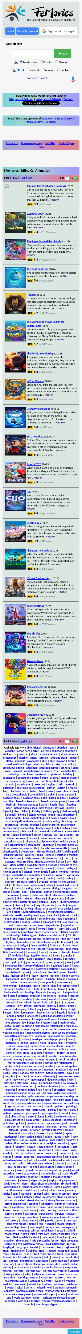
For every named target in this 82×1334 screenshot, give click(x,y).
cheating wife (10, 851)
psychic (69, 1133)
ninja (34, 1083)
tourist (34, 1247)
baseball (50, 794)
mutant (73, 1069)
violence (51, 1274)
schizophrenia (35, 1163)
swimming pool (50, 1217)
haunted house (57, 972)
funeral (46, 955)
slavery (67, 1187)
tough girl (8, 1247)
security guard (25, 1170)
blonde (22, 815)
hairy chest (13, 969)
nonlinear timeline (47, 1086)
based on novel (57, 798)
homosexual (63, 982)
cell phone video (48, 841)
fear (14, 939)
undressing (42, 1261)
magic (16, 1026)
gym (67, 965)
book (26, 818)
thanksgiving (12, 1234)
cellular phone (68, 841)
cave (19, 841)
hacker (75, 965)
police (50, 1116)
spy (9, 1197)
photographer (50, 1113)
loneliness (32, 1016)
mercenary (26, 1049)
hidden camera (70, 976)
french (66, 952)
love (72, 1019)
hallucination (68, 969)
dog (38, 905)
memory (22, 1046)
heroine (55, 976)
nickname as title (56, 1079)
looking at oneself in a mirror (57, 1016)
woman (59, 1287)
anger (8, 771)
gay (49, 959)
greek (68, 962)
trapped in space (67, 1251)
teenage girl (68, 1227)
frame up (31, 952)
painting (70, 1106)
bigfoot (7, 811)
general (58, 959)
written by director (29, 1301)
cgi (5, 845)
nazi (77, 1073)
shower (24, 1180)
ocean (70, 1090)
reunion (20, 1150)
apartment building (61, 774)
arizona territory (16, 781)
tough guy (22, 1247)
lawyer (41, 1012)
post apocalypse (50, 1123)
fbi (69, 935)
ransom (43, 1140)
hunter (72, 989)
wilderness (73, 1284)
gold (20, 962)
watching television (16, 1281)
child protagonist (13, 855)
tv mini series (20, 1257)
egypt (43, 915)
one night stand (62, 1100)
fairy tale (71, 929)
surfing (52, 1210)
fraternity (54, 952)
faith (5, 932)
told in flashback (55, 1244)
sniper (52, 1190)
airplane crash (59, 758)
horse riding (49, 986)
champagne (34, 845)
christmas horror (51, 858)
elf (75, 915)
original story (71, 1103)
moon (40, 1059)
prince (73, 1126)
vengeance (71, 1267)
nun (40, 1090)
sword (65, 1217)
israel (36, 1002)
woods (61, 1294)
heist (6, 976)
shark (65, 1173)
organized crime (53, 1103)
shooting (20, 1177)
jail (51, 1002)
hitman (61, 979)
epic (59, 918)
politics (20, 1123)
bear (62, 804)
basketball (73, 801)
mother (71, 1059)
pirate (22, 1116)
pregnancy (38, 1126)
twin (46, 1257)
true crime (71, 1254)
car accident (67, 835)
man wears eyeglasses (65, 1033)
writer (37, 1297)
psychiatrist (55, 1133)
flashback (55, 945)
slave (57, 1187)
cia (75, 858)
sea (10, 1167)
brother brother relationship (58, 825)
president (52, 1126)
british (24, 825)
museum (49, 1069)
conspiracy (73, 875)
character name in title (24, 848)
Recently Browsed (27, 31)
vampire (36, 1267)
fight (76, 939)
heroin (44, 976)
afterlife (23, 758)
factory (52, 929)
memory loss (37, 1046)
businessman (10, 831)
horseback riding (68, 986)
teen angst (36, 1227)
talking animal (28, 1220)
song (15, 1194)
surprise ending (13, 1214)
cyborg (49, 885)
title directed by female (45, 1240)
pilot (13, 1116)
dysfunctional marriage (61, 912)
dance (7, 888)
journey (51, 1006)
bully (56, 828)
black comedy (69, 811)
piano (74, 1113)
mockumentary (69, 1056)
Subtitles (50, 143)
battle (44, 804)
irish (19, 1002)
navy (69, 1073)
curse (25, 885)
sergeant (64, 1170)
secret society (64, 1167)
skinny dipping (12, 1187)
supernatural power (24, 1210)
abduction (48, 747)
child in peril (70, 851)
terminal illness (45, 1230)
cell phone (30, 841)
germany (70, 959)
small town (30, 1190)
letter (51, 1012)
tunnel (7, 1257)
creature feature (26, 882)
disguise (43, 902)
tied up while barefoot (26, 1237)
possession (33, 1123)
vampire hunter (53, 1267)
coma (54, 872)
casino (43, 838)
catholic (68, 838)
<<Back (10, 31)
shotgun (45, 1177)
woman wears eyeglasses (17, 1294)
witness (30, 1287)
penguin (19, 1113)
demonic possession (66, 892)
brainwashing (52, 821)
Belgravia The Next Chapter (57, 118)
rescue (31, 1147)
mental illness (55, 1046)
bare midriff (36, 794)
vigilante (74, 1271)
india (12, 996)
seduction (40, 1170)
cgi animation (17, 845)
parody (52, 1110)
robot (40, 1153)
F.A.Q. (41, 146)
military (63, 1049)
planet (40, 1116)
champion (48, 845)
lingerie (61, 1012)
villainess (39, 1274)
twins (55, 1257)
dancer (17, 888)
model (8, 1059)
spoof (76, 1194)
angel (76, 768)
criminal (43, 882)
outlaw (37, 1106)
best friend (45, 808)
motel (61, 1059)
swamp (20, 1217)
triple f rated (47, 1254)
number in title (26, 1090)
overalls (48, 1106)
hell (28, 976)
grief (76, 962)
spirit (47, 1194)
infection (23, 996)
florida (66, 945)
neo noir (22, 1076)
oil (38, 1093)
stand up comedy (44, 1197)
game (21, 959)
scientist (59, 1163)
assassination (24, 784)
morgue (50, 1059)
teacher (49, 1224)
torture (71, 1244)
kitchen (54, 1009)
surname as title (67, 1210)
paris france (39, 1110)
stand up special (66, 1197)
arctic (45, 778)
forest (41, 949)
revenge (32, 1150)
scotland (71, 1163)
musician (61, 1069)
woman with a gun (44, 1294)
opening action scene (29, 1103)
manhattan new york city (18, 1036)
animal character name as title (41, 771)
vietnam (19, 1271)
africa (34, 754)
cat (60, 838)
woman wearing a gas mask (61, 1291)
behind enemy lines (25, 808)
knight (73, 1009)
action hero (23, 751)
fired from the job (48, 942)
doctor (29, 905)
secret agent (47, 1167)
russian (18, 1157)
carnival (33, 838)
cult (6, 885)
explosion (68, 925)
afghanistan (21, 754)
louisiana (63, 1019)
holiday (72, 979)
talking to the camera (51, 1220)
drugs (17, 912)
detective (37, 895)
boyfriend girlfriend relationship (23, 821)
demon (48, 892)
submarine (47, 1204)
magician (27, 1026)
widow (48, 1284)
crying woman (67, 882)
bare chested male (16, 794)
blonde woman (37, 815)
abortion (62, 747)
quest (57, 1136)
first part (66, 942)
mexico (52, 1049)
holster (14, 982)
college (71, 868)
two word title (69, 1257)
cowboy (69, 878)
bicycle (70, 808)
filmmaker (23, 942)
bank (50, 791)
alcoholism (33, 761)
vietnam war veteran (55, 1271)
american (31, 768)
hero (35, 976)
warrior (71, 1277)
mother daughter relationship (25, 1063)
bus (75, 828)
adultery (8, 754)
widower (59, 1284)
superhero (18, 1207)
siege (34, 1180)
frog (26, 955)
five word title (39, 945)
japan (58, 1002)
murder (49, 1066)
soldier (6, 1194)
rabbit (66, 1136)
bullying (66, 828)
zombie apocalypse (46, 1304)
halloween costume (47, 969)
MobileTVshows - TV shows (41, 122)
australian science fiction (31, 788)
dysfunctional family (33, 912)
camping (26, 835)
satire (32, 1160)
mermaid (40, 1049)
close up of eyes (14, 868)
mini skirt (36, 1053)
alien (44, 761)
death (16, 892)
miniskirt (50, 1053)
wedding (8, 1284)
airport (73, 758)
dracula (61, 905)
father (55, 932)
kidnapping (19, 1009)
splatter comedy (61, 1194)
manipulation (55, 1036)
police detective (14, 1120)
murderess (19, 1069)
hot (30, 989)
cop (11, 878)
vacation (24, 1267)
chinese (49, 855)
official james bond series (20, 1093)
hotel (37, 989)
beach (53, 804)
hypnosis (41, 992)
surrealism (31, 1214)
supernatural (54, 1207)
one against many (41, 1100)
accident (10, 751)
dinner (29, 898)
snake (43, 1190)
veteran (7, 1271)
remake (62, 1143)
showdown (11, 1180)
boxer (54, 818)
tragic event (70, 1247)
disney (54, 902)
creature (10, 882)
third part (43, 1234)
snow (61, 1190)
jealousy (10, 1006)
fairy (60, 929)
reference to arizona (33, 1143)
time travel (22, 1240)
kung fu (7, 1012)
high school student (32, 979)
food (75, 945)
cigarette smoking (45, 861)
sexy (18, 1173)
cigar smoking (25, 861)
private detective (52, 1130)
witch (20, 1287)
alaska (9, 761)
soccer (70, 1190)
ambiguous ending (13, 768)
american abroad (48, 768)
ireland (11, 1002)
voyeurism (47, 1277)
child (58, 851)
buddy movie (43, 828)
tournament (48, 1247)
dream (7, 908)
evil (59, 922)
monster (29, 1059)
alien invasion (57, 761)
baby (6, 791)
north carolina (69, 1086)
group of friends (34, 965)
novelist (10, 1090)
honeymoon (10, 986)
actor (36, 751)
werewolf (20, 1284)
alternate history (43, 764)
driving (29, 908)
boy (72, 818)
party (73, 1110)
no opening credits (49, 1083)
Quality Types (66, 143)
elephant (54, 915)
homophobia (47, 982)
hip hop (50, 979)
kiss (46, 1009)
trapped (51, 1251)
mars (70, 1039)
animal (18, 771)
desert (25, 895)
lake (16, 1012)
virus (61, 1274)
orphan (11, 1106)
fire (34, 942)
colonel (28, 872)
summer (60, 1204)
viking (9, 1274)
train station (18, 1251)
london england (15, 1016)
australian (8, 788)
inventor (53, 999)
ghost (6, 962)
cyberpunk (37, 885)
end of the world (14, 918)
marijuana (12, 1039)
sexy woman (31, 1173)
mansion (71, 1036)
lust (55, 1022)
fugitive (35, 955)
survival (59, 1214)
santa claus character (14, 1160)
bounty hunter (39, 818)
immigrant (55, 992)
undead (13, 1261)
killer (31, 1009)
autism (61, 788)
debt (25, 892)
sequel (53, 1170)
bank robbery (63, 791)
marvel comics (29, 1043)
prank (26, 1126)
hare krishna (39, 972)
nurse (48, 1090)
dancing (28, 888)
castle (52, 838)
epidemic (70, 918)
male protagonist (31, 1029)
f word (41, 929)
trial (26, 1254)
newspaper (37, 1079)
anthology (14, 774)
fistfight (24, 945)
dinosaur (40, 898)
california (57, 831)
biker (17, 811)
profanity (27, 1133)
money (18, 1059)
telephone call (26, 1230)
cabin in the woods (39, 831)
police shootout (52, 1120)
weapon (70, 1281)
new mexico (65, 1076)
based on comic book (35, 798)
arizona (54, 778)
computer (34, 875)
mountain (26, 1066)
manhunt (40, 1036)
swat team (33, 1217)
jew (19, 1006)
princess (13, 1130)
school (48, 1163)
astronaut (39, 784)
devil (48, 895)
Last (30, 178)
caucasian (9, 841)
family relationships (22, 932)
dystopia (8, 915)
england (31, 918)
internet (74, 996)
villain (28, 1274)
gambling (10, 959)
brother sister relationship (18, 828)
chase (73, 848)
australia (70, 784)
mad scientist (67, 1022)
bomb (17, 818)
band (42, 791)
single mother (12, 1183)
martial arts (12, 1043)
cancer (37, 835)
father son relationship (52, 935)
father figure (29, 935)
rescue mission (45, 1147)
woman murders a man (29, 1291)
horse (36, 986)
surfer (42, 1210)
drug (38, 908)
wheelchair (35, 1284)
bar (75, 791)
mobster (53, 1056)
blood (51, 815)
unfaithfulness (59, 1261)
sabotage (29, 1157)
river (66, 1150)
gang (29, 959)
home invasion (28, 982)
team (24, 1227)
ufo (5, 1261)
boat (8, 818)
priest (63, 1126)
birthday (35, 811)
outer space (24, 1106)
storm (8, 1200)
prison (24, 1130)
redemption (12, 1143)
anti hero (27, 774)
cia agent (10, 861)
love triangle (12, 1022)
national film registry (32, 1073)
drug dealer (64, 908)
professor (41, 1133)
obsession (59, 1090)
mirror (61, 1053)
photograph (33, 1113)
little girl (72, 1012)
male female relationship (49, 1026)
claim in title (17, 865)
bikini (25, 811)
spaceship (26, 1194)
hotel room (49, 989)
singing (53, 1180)
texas (60, 1230)
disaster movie (28, 902)
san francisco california (49, 1157)
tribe (34, 1254)
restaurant (63, 1147)
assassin (9, 784)
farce (38, 932)
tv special (36, 1257)
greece (58, 962)
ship (10, 1177)
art (38, 781)
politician (8, 1123)
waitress (60, 1277)
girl (14, 962)
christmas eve (32, 858)
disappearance (56, 898)
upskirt (65, 1264)
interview (40, 999)
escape (36, 922)
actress (45, 751)
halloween (27, 969)
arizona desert (69, 778)
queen (48, 1136)
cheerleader (28, 851)
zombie (29, 1304)
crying (53, 882)
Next (22, 178)
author (51, 788)
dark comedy (42, 888)
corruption (37, 878)
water (49, 1281)
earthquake (30, 915)
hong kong (25, 986)
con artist (48, 875)
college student (12, 872)
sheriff (74, 1173)
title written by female (31, 1244)
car (56, 835)
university (52, 1264)
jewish (28, 1006)
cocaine (48, 868)
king (39, 1009)
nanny (6, 1073)
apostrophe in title (28, 778)
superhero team (35, 1207)
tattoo (32, 1224)
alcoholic (20, 761)
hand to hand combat (17, 972)
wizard (41, 1287)
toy (59, 1247)
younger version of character (58, 1301)
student (33, 1204)
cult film (15, 885)
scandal (42, 1160)
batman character (28, 804)
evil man (68, 922)
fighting (10, 942)
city (69, 861)
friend (75, 952)
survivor (71, 1214)
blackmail (10, 815)
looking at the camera (17, 1019)
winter (11, 1287)
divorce (19, 905)
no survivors (70, 1083)
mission (17, 1056)
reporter (20, 1147)
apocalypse (9, 778)
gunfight (57, 965)
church (67, 858)
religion (51, 1143)
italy (44, 1002)
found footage (56, 949)
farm (46, 932)
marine (25, 1039)
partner (63, 1110)
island (27, 1002)
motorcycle (11, 1066)
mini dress (23, 1053)
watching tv (36, 1281)
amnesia (65, 768)
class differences (36, 865)
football (8, 949)
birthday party (51, 811)
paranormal (23, 1110)
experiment (37, 925)
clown (29, 868)
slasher (48, 1187)
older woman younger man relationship (51, 1096)
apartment (41, 774)
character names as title (53, 848)
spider (37, 1194)
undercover (26, 1261)
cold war (60, 868)
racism (24, 1140)
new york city (21, 1079)
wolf (49, 1287)
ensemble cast (46, 918)
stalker (17, 1197)
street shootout (36, 1200)
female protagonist (30, 939)
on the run (22, 1100)
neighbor (10, 1076)
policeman (69, 1120)
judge (62, 1006)
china (40, 855)
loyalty (46, 1022)
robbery (30, 1153)
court (59, 878)
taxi (41, 1224)
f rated (31, 929)
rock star (51, 1153)
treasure (17, 1254)
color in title (41, 872)
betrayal (59, 808)
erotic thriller (11, 922)
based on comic (11, 798)
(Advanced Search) (37, 78)
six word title (68, 1183)
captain (48, 835)
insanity (62, 996)
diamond (58, 895)
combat (63, 872)
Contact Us (12, 143)
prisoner (35, 1130)
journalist (39, 1006)
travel (6, 1254)
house (61, 989)
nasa (14, 1073)
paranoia (9, 1110)
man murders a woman (56, 1029)
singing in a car (67, 1180)
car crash (21, 838)
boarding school (66, 815)
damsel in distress (66, 885)
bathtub (11, 804)
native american (55, 1073)
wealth (59, 1281)
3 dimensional (33, 747)
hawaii (71, 972)
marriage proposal (54, 1039)
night (71, 1079)
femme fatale (51, 939)
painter (59, 1106)
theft (24, 1234)
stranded (19, 1200)
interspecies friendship (19, 999)
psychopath (10, 1136)
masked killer (55, 1043)
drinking (17, 908)
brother (34, 825)
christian (61, 855)
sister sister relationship (45, 1183)
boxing (63, 818)
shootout (33, 1177)
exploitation (53, 925)
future (56, 955)
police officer (33, 1120)
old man (47, 1093)
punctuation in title (31, 1136)
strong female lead (15, 1204)
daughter (67, 888)
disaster (71, 898)
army (31, 781)
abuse (72, 747)
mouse (38, 1066)
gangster (40, 959)
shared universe (50, 1173)
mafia (7, 1026)
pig (6, 1116)
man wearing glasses (38, 1033)
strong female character (61, 1200)
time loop (62, 1237)
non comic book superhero (19, 1086)
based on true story (27, 801)
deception (36, 892)
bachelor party (19, 791)
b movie (72, 788)
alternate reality (64, 764)
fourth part (17, 952)
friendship (15, 955)
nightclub (9, 1083)
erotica (26, 922)
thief (32, 1234)
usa (15, 1267)
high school (12, 979)
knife (64, 1009)
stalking (28, 1197)
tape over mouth (16, 1224)
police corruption (65, 1116)
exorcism (22, 925)
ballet (33, 791)
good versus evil (35, 962)
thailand (70, 1230)
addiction (57, 751)
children (29, 855)
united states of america (31, 1264)
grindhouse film (13, 965)
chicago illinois (45, 851)
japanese (69, 1002)
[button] (58, 31)
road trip (18, 1153)
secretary (8, 1170)
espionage (48, 922)
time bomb (48, 1237)
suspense (8, 1217)
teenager (10, 1230)
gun (48, 965)
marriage (37, 1039)
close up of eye (68, 865)
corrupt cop (22, 878)
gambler (67, 955)
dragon (72, 905)
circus (61, 861)
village (18, 1274)
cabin (23, 831)
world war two (22, 1297)
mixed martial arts (34, 1056)
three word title (60, 1234)
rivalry (57, 1150)
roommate (65, 1153)
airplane (44, 758)
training (32, 1251)
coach (38, 868)
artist (71, 781)
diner (20, 898)
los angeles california (44, 1019)
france (42, 952)
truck (60, 1254)
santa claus (71, 1157)
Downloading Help (31, 143)
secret (33, 1167)
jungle (70, 1006)
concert (60, 875)
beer (9, 808)
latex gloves (28, 1012)
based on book (66, 794)
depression (13, 895)
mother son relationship (58, 1063)
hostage (20, 989)
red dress (71, 1140)
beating (71, 804)
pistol (31, 1116)
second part (21, 1167)
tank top (70, 1220)
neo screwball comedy (42, 1076)
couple (49, 878)
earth (18, 915)
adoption (70, 751)
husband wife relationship (19, 992)
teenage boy (52, 1227)
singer (42, 1180)
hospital (8, 989)
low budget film (31, 1022)
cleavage (52, 865)
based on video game (53, 801)
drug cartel (49, 908)
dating (56, 888)
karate (7, 1009)
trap (41, 1251)
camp (16, 835)
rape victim (56, 1140)
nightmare (23, 1083)
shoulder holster (62, 1177)
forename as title (26, 949)
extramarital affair (14, 929)
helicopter (17, 976)
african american (48, 754)
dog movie (48, 905)
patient (7, 1113)
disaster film (10, 902)
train (6, 1251)
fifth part (66, 939)
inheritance (49, 996)
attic (60, 784)
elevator (66, 915)
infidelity (35, 996)
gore (49, 962)
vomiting (22, 1277)
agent (33, 758)
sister (25, 1183)
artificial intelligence (53, 781)
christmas (15, 858)
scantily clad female (59, 1160)
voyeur (34, 1277)
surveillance (46, 1214)
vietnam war (33, 1271)
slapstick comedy (31, 1187)
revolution (45, 1150)
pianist (64, 1113)
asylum (52, 784)
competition (19, 875)
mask (43, 1043)
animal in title (69, 771)
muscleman (34, 1069)
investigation (68, 999)
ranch (33, 1140)
